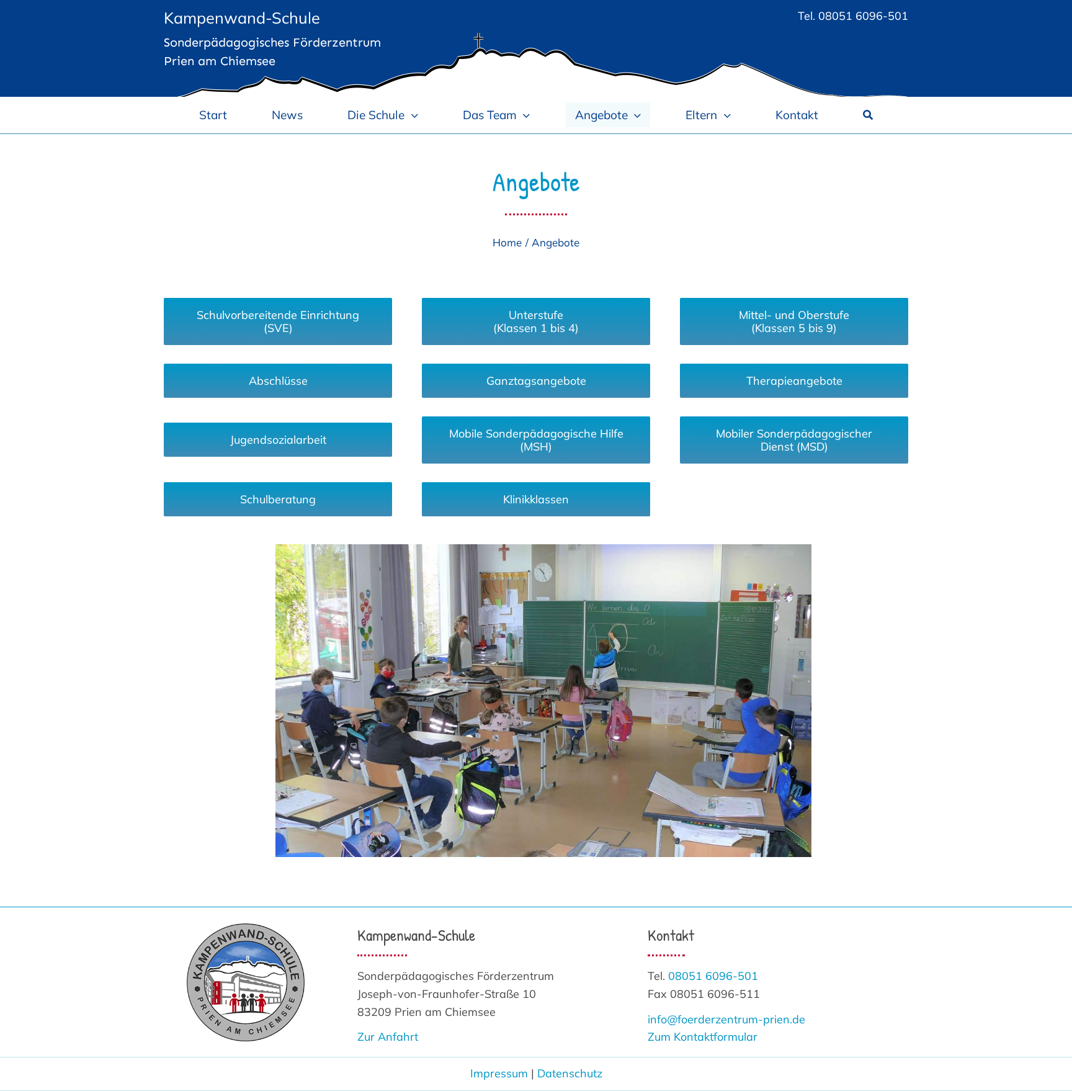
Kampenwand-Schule (242, 17)
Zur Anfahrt (387, 1037)
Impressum (499, 1073)
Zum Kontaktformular (702, 1037)
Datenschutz (569, 1073)
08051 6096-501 (863, 16)
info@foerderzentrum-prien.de (726, 1019)
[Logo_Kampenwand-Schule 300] (246, 929)
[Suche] (868, 114)
